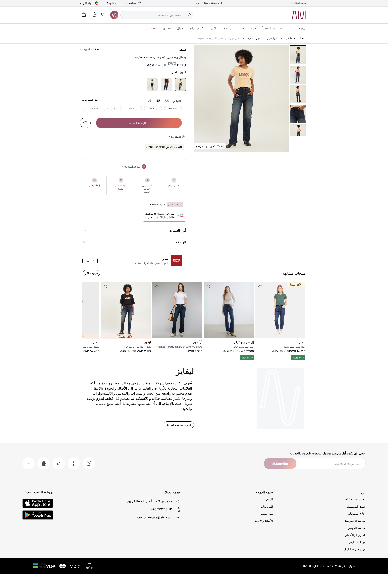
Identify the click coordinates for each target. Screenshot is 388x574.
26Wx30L (173, 108)
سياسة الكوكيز (357, 528)
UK (167, 100)
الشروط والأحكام (355, 535)
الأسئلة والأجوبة (263, 521)
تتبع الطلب (267, 513)
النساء (302, 28)
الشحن (269, 499)
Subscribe (280, 463)
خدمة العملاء (300, 3)
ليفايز (182, 49)
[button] (103, 15)
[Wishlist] (85, 123)
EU (158, 100)
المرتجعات (266, 506)
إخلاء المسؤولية (356, 513)
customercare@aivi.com (154, 517)
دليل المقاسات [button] (90, 99)
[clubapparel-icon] (114, 15)
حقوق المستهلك (356, 506)
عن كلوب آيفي (357, 542)
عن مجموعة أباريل (355, 549)
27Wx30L (153, 108)
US (150, 100)
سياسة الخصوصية (355, 521)
